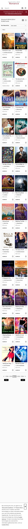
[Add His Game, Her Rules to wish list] (26, 257)
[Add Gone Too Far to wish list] (26, 143)
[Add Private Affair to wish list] (26, 57)
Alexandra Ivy (19, 223)
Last (23, 380)
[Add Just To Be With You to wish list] (13, 114)
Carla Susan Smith (8, 280)
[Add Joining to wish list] (13, 86)
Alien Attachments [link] (7, 306)
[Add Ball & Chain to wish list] (13, 257)
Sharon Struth (20, 280)
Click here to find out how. (15, 13)
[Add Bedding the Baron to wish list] (26, 313)
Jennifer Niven (7, 137)
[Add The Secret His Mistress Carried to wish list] (26, 86)
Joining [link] (4, 79)
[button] (23, 20)
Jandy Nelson (6, 166)
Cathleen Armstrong (8, 52)
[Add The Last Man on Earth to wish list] (26, 171)
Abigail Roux (6, 251)
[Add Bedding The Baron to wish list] (26, 228)
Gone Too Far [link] (19, 136)
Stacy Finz (6, 223)
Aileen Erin (19, 194)
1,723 (18, 376)
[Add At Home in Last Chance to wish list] (13, 57)
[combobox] (10, 8)
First (6, 380)
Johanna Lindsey (7, 81)
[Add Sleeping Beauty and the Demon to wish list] (13, 342)
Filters (3, 29)
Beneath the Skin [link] (20, 363)
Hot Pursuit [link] (5, 193)
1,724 (22, 376)
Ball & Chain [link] (6, 249)
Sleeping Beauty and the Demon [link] (7, 335)
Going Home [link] (6, 221)
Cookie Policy (5, 524)
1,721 (10, 376)
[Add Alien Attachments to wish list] (13, 313)
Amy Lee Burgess (20, 365)
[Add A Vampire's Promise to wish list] (13, 285)
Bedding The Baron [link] (20, 221)
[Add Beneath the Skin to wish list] (26, 370)
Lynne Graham (20, 81)
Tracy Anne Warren (21, 166)
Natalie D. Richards (21, 137)
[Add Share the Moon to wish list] (26, 285)
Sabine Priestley (7, 308)
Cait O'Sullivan (7, 365)
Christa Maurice (20, 337)
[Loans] (22, 8)
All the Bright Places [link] (7, 136)
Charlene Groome (20, 251)
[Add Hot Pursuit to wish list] (13, 200)
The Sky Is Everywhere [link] (7, 164)
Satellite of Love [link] (20, 335)
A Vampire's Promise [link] (7, 278)
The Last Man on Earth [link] (20, 164)
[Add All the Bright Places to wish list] (13, 143)
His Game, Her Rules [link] (20, 249)
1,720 (6, 376)
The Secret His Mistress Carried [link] (20, 79)
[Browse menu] (25, 8)
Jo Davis (5, 194)
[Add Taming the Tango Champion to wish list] (13, 370)
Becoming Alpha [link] (20, 193)
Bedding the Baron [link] (20, 306)
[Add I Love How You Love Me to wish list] (26, 114)
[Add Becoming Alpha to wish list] (26, 200)
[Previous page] (4, 376)
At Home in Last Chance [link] (7, 50)
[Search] (2, 8)
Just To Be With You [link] (7, 107)
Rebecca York (19, 52)
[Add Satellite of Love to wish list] (26, 342)
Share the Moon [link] (20, 278)
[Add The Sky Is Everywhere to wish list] (13, 171)
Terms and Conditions (7, 507)
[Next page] (25, 376)
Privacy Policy (19, 507)
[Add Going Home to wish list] (13, 228)
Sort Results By (5, 25)
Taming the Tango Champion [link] (7, 363)
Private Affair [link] (19, 50)
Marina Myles (6, 337)
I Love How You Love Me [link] (20, 107)
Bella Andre (6, 109)
